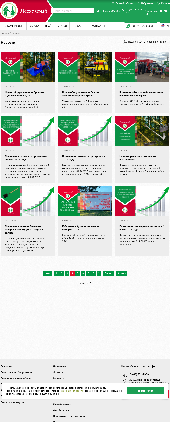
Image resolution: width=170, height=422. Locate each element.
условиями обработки (72, 390)
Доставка (58, 372)
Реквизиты (58, 378)
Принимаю (145, 390)
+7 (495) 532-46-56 (134, 11)
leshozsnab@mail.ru (110, 11)
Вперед (108, 273)
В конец (121, 273)
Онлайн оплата (61, 410)
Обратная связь (143, 25)
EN (167, 25)
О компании (59, 366)
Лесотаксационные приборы (16, 378)
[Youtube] (161, 10)
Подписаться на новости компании (147, 41)
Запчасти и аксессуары (12, 402)
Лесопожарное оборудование (16, 372)
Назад (47, 273)
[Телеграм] (147, 14)
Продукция (6, 366)
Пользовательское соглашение (69, 416)
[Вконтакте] (165, 10)
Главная (5, 32)
